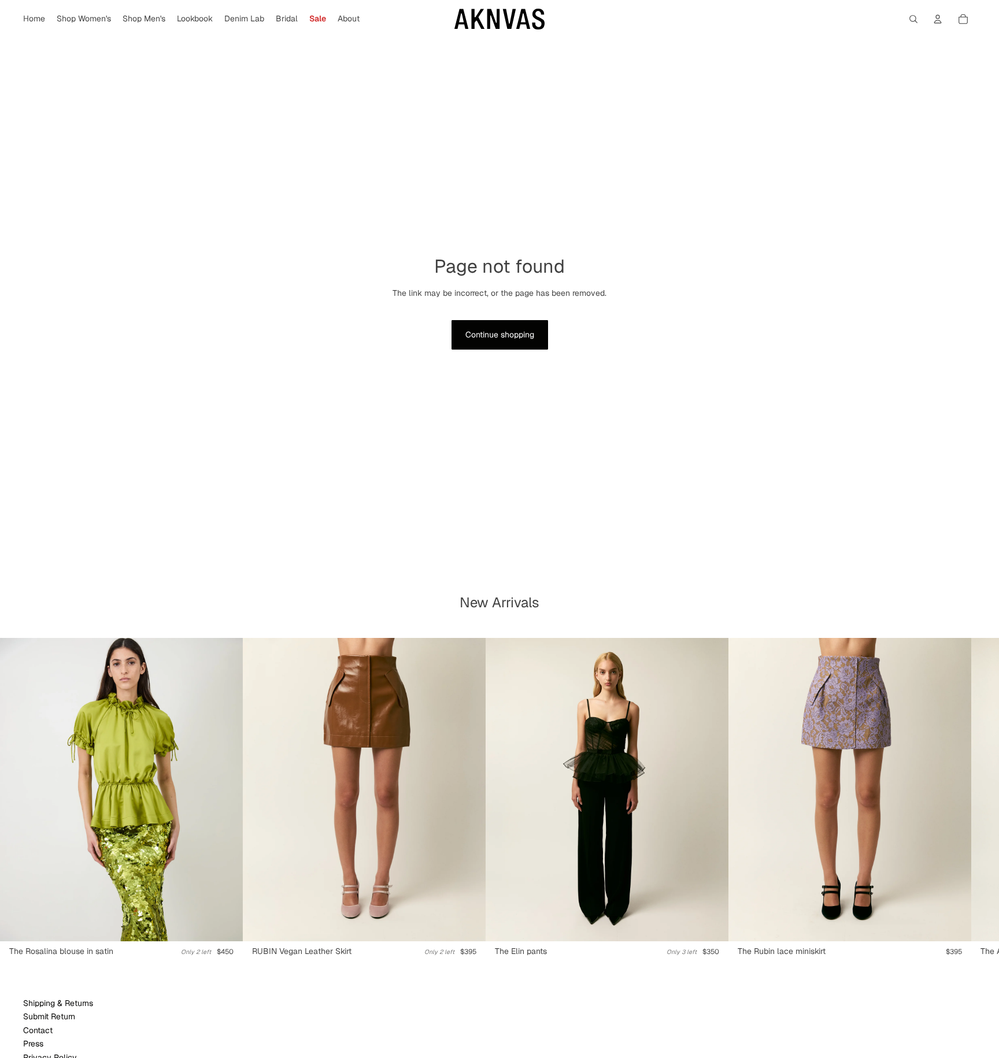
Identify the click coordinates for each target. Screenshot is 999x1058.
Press (33, 1043)
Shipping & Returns (58, 1003)
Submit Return (49, 1016)
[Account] (937, 19)
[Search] (913, 19)
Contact (38, 1030)
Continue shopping (499, 334)
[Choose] (224, 923)
